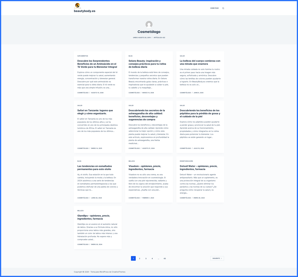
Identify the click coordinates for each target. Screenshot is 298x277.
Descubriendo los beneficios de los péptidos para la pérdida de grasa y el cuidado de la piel (200, 113)
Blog (130, 56)
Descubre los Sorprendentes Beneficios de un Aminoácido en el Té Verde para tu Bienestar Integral (97, 63)
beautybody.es (84, 11)
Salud (182, 56)
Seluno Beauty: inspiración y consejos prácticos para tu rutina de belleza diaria (147, 63)
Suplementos (82, 56)
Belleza (132, 161)
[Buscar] (223, 8)
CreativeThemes (118, 272)
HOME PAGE (214, 8)
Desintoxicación (186, 161)
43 (165, 258)
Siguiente (216, 258)
